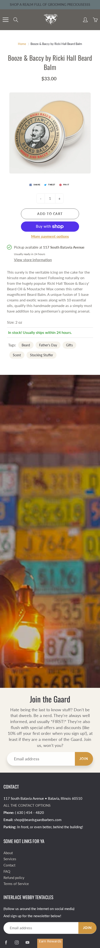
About (8, 853)
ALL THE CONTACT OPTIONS (26, 805)
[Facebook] (6, 943)
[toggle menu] (5, 19)
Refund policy (13, 878)
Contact (9, 865)
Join (84, 759)
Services (9, 859)
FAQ (6, 871)
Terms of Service (16, 884)
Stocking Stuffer (41, 355)
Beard (26, 345)
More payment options (50, 236)
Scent (17, 355)
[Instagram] (17, 943)
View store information (33, 259)
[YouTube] (27, 943)
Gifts (69, 345)
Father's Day (48, 345)
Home (22, 44)
